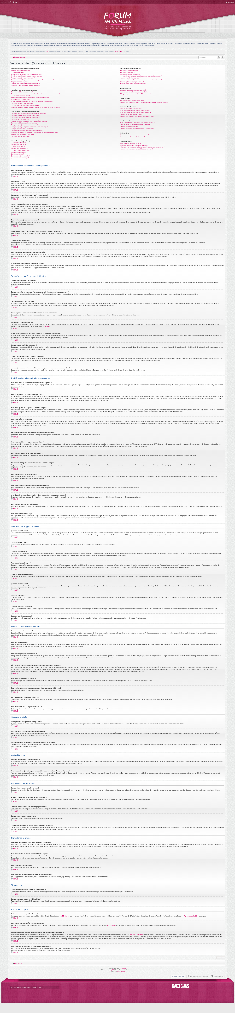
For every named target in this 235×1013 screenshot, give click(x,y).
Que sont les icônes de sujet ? (20, 158)
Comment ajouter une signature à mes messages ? (26, 117)
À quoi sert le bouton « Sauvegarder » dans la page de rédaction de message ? (34, 132)
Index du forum (20, 57)
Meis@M (124, 968)
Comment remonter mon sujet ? (20, 136)
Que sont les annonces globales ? (21, 150)
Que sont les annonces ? (18, 152)
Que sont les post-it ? (17, 154)
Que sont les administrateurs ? (129, 70)
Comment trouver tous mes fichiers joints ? (132, 137)
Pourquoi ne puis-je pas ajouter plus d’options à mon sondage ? (29, 121)
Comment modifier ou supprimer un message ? (25, 115)
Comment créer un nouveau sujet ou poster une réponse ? (28, 113)
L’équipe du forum (218, 976)
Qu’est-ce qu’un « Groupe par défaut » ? (132, 82)
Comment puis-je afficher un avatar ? (22, 103)
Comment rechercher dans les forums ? (131, 108)
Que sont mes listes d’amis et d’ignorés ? (132, 100)
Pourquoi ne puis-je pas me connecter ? (23, 78)
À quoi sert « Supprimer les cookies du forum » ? (25, 85)
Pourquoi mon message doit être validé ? (23, 134)
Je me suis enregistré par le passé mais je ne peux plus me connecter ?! (32, 80)
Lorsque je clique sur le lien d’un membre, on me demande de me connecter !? (36, 107)
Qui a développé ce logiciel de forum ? (131, 143)
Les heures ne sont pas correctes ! (21, 95)
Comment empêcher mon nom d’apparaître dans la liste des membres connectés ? (35, 94)
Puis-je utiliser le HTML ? (18, 144)
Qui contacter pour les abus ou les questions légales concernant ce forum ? (142, 147)
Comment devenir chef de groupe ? (130, 78)
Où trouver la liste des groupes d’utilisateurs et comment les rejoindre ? (141, 76)
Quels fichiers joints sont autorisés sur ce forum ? (134, 135)
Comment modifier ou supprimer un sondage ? (24, 123)
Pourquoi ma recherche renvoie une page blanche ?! (135, 112)
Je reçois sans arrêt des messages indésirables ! (134, 92)
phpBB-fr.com (121, 971)
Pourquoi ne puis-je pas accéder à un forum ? (24, 125)
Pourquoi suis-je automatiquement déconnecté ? (25, 83)
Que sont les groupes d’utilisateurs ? (130, 74)
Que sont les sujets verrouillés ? (20, 156)
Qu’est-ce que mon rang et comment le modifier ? (25, 105)
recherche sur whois (136, 935)
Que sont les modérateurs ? (128, 72)
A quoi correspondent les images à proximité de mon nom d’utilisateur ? (32, 101)
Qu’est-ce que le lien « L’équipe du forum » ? (133, 83)
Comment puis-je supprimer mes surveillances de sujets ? (137, 128)
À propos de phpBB (190, 916)
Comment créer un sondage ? (20, 119)
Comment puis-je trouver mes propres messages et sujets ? (137, 116)
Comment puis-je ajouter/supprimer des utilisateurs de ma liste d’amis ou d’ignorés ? (144, 102)
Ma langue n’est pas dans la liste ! (21, 99)
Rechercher (219, 57)
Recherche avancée (222, 57)
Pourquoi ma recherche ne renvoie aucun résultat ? (135, 110)
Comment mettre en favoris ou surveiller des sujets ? (135, 124)
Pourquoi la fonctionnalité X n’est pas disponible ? (134, 145)
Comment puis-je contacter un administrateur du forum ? (136, 149)
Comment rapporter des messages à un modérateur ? (27, 130)
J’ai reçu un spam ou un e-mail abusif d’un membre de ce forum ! (139, 94)
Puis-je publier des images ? (19, 148)
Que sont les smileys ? (18, 146)
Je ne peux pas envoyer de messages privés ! (133, 90)
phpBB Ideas (111, 925)
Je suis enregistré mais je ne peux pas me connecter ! (27, 76)
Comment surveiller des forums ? (129, 126)
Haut (15, 176)
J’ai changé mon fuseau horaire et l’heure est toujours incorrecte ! (30, 97)
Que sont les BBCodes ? (18, 142)
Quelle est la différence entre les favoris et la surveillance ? (137, 122)
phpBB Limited (65, 916)
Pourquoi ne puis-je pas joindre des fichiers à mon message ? (29, 127)
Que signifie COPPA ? (17, 72)
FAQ (48, 51)
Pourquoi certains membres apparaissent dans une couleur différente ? (141, 80)
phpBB (47, 326)
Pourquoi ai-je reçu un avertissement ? (22, 128)
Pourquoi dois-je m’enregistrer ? (20, 70)
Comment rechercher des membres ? (131, 114)
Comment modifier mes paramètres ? (22, 92)
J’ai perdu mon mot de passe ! (20, 82)
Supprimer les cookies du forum (199, 976)
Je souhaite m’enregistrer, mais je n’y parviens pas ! (26, 74)
